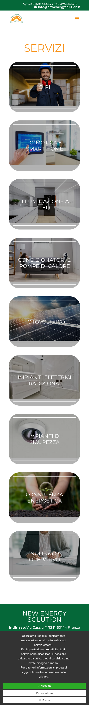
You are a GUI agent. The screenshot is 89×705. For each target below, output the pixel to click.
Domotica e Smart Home (44, 145)
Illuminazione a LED (44, 204)
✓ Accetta (44, 685)
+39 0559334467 (38, 4)
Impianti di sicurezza (44, 439)
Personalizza (44, 693)
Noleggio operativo (44, 556)
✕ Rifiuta (44, 700)
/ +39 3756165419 (64, 4)
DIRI (44, 87)
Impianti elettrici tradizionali (44, 380)
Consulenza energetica (44, 497)
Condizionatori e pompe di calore (44, 263)
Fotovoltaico (44, 322)
